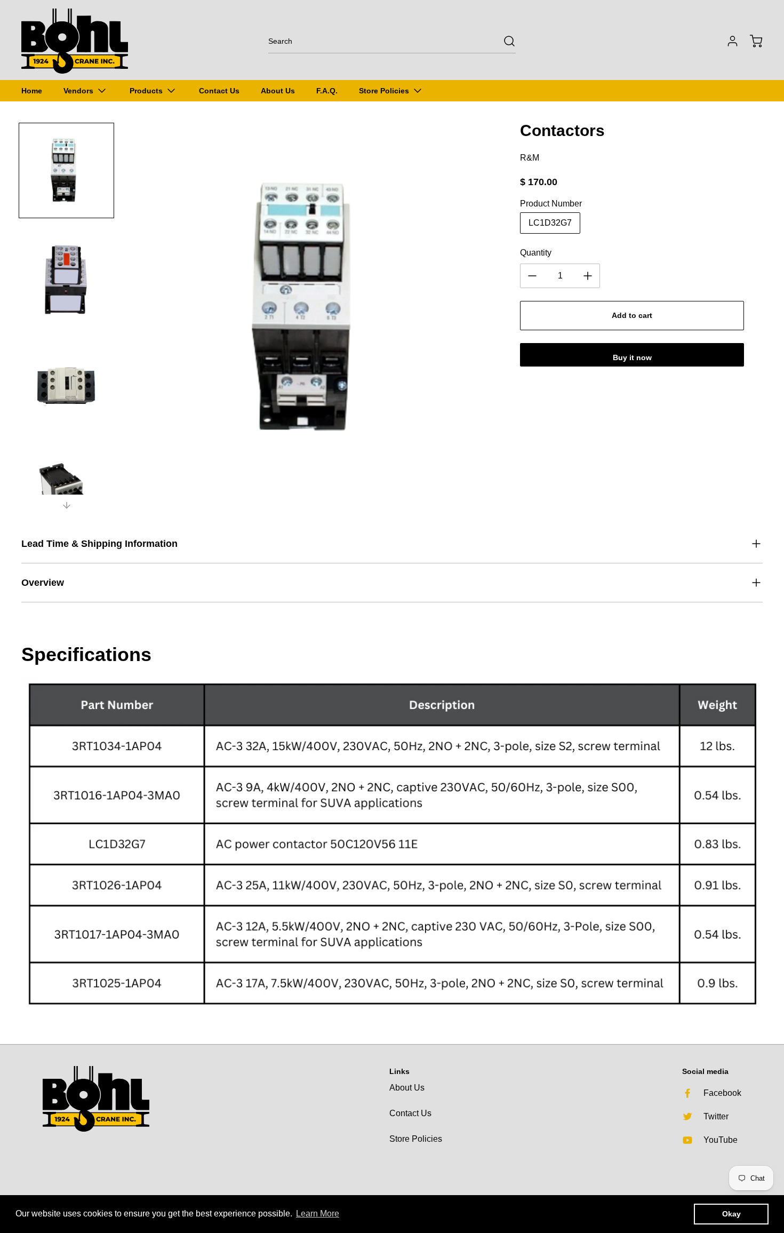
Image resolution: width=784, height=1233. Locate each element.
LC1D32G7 (550, 222)
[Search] (504, 41)
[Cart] (751, 41)
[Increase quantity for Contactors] (587, 276)
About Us (407, 1087)
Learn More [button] (317, 1213)
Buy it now (632, 357)
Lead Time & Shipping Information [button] (99, 543)
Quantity (535, 252)
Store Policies (415, 1138)
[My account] (727, 41)
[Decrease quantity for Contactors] (532, 276)
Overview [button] (42, 582)
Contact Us (410, 1113)
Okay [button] (731, 1214)
